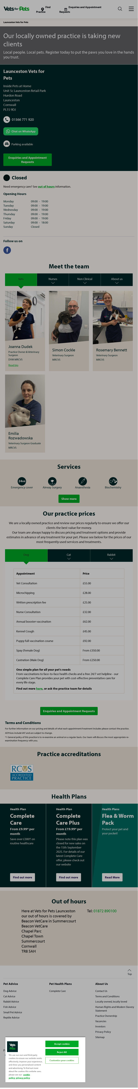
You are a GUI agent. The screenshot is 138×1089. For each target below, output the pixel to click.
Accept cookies (62, 1043)
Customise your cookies (62, 1060)
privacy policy (23, 1077)
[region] (45, 1059)
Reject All (62, 1052)
